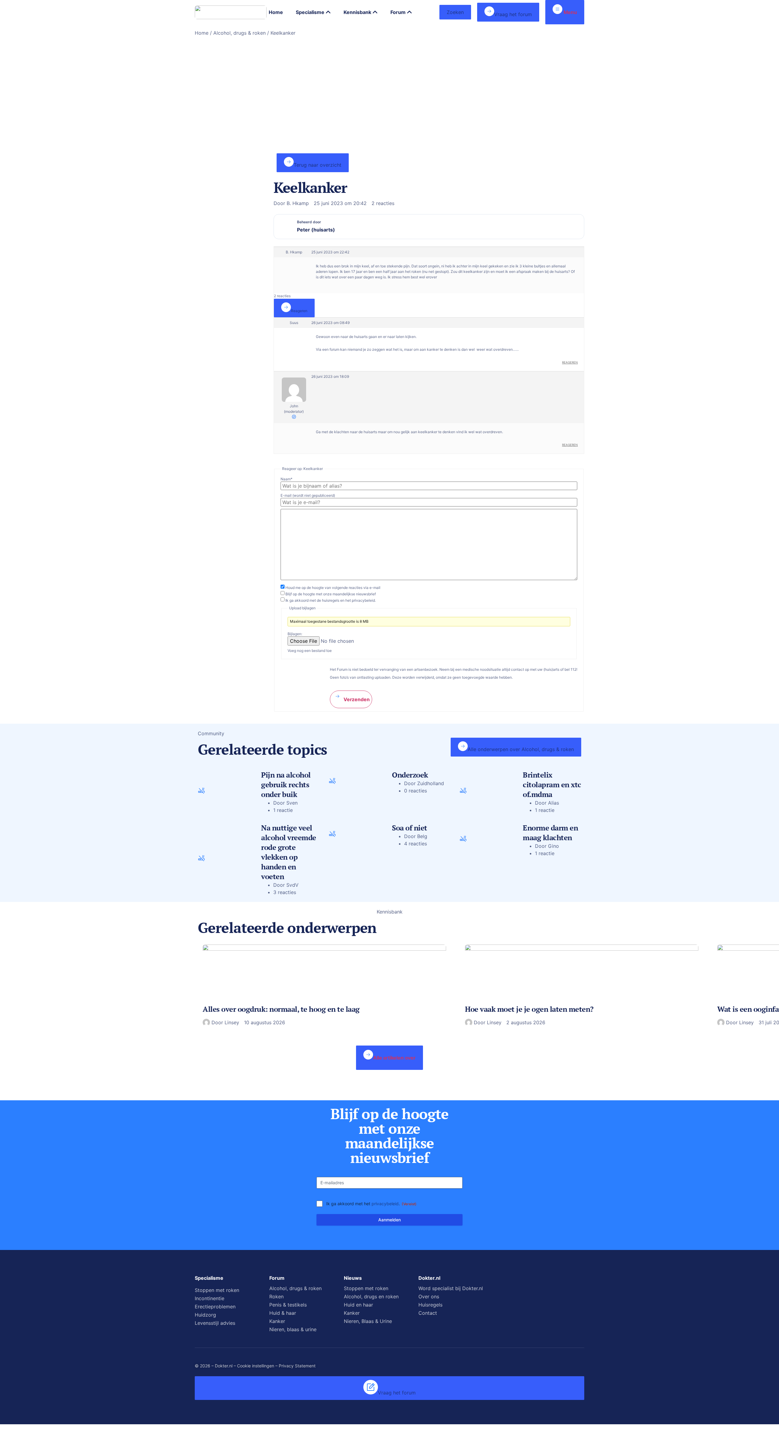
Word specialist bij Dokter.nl (450, 1288)
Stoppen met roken (217, 1290)
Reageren (299, 310)
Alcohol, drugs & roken (239, 33)
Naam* (286, 479)
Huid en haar (358, 1305)
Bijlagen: (295, 634)
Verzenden (355, 699)
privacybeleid (385, 1203)
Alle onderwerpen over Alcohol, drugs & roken (521, 749)
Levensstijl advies (215, 1323)
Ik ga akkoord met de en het (330, 600)
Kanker (277, 1321)
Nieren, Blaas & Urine (368, 1321)
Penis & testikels (288, 1305)
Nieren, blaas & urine (292, 1329)
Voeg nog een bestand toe (310, 650)
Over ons (428, 1296)
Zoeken (455, 12)
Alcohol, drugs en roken (371, 1296)
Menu (569, 12)
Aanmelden (389, 1219)
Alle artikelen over (394, 1058)
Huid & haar (282, 1313)
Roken (276, 1296)
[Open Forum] (409, 12)
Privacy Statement (297, 1365)
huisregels (330, 600)
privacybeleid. (364, 600)
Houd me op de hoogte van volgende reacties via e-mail (332, 588)
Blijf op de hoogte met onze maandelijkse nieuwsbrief (330, 594)
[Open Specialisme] (328, 12)
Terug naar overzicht (317, 165)
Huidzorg (205, 1315)
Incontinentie (209, 1298)
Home (201, 33)
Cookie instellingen (255, 1365)
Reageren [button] (570, 362)
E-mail (308, 495)
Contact (427, 1313)
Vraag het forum (513, 14)
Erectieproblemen (215, 1306)
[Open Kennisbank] (375, 12)
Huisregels (430, 1305)
